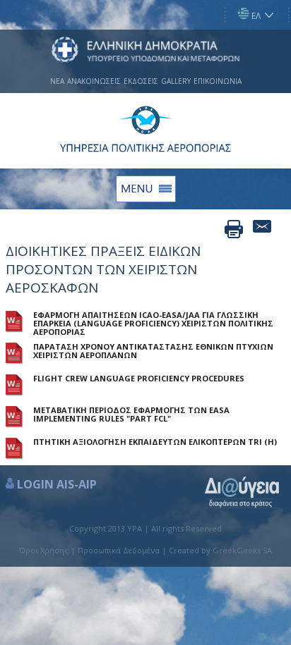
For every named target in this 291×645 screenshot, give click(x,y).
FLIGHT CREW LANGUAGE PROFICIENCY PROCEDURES (138, 378)
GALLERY (176, 81)
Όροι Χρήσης (44, 550)
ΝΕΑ (57, 81)
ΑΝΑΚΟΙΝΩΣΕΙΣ (94, 81)
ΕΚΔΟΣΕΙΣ (141, 81)
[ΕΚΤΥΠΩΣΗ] (234, 229)
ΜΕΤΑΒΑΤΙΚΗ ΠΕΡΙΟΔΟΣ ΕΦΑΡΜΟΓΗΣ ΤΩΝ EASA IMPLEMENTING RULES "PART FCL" (131, 414)
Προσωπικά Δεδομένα (119, 550)
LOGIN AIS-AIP (57, 484)
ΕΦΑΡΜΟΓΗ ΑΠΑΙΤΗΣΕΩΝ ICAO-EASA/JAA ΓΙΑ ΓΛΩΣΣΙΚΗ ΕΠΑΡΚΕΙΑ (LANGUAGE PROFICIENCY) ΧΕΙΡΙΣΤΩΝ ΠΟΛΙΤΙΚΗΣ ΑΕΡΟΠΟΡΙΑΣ (153, 323)
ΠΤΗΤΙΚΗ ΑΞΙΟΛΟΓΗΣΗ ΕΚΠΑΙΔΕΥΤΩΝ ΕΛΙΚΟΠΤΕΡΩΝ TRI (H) (155, 442)
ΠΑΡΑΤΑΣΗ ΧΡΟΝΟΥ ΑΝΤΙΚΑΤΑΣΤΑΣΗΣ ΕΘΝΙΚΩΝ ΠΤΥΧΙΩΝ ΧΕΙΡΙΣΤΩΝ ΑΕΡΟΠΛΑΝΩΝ (153, 351)
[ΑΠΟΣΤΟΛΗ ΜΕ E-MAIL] (262, 229)
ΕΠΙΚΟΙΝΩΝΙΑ (218, 81)
